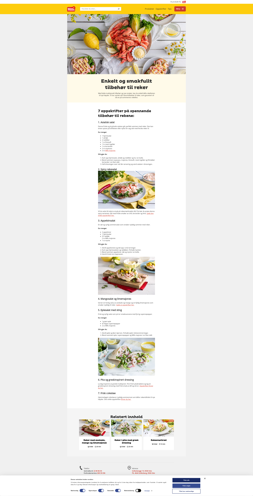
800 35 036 (101, 473)
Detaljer (147, 490)
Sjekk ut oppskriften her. (125, 305)
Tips (170, 9)
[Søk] (119, 9)
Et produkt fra (176, 2)
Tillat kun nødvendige (186, 491)
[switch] (101, 490)
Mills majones (110, 150)
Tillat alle (186, 480)
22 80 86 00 (98, 471)
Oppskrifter (161, 9)
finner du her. (126, 399)
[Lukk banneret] (205, 478)
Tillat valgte (186, 485)
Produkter (149, 9)
